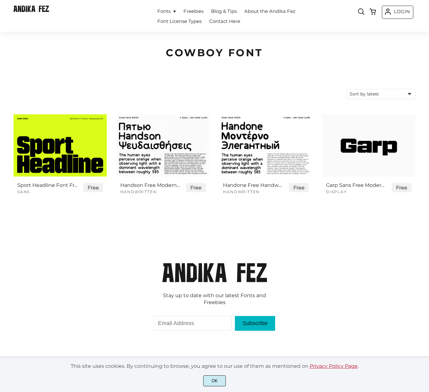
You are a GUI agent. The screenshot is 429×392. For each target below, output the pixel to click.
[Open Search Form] (361, 12)
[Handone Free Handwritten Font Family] (265, 145)
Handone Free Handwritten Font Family (253, 185)
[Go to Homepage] (31, 10)
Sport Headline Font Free (47, 185)
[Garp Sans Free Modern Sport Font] (368, 145)
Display (336, 191)
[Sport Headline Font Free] (60, 145)
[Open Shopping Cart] (373, 12)
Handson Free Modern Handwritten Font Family (150, 185)
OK (215, 380)
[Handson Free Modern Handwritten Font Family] (163, 145)
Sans (23, 191)
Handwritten (138, 191)
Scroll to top (423, 243)
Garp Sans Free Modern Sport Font (356, 185)
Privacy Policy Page (334, 366)
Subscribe (255, 323)
